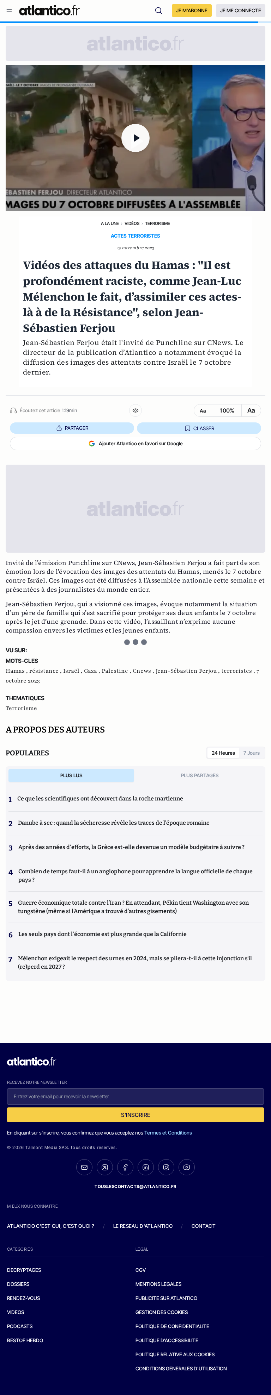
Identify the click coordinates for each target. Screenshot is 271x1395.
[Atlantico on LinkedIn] (146, 1167)
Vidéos (132, 223)
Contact (204, 1226)
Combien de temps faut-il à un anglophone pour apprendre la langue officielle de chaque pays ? (135, 875)
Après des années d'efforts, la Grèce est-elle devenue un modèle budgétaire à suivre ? (131, 847)
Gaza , (93, 671)
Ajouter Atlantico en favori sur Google (141, 443)
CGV (141, 1270)
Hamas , (17, 671)
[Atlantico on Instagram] (166, 1167)
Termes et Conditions (168, 1133)
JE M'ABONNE (191, 10)
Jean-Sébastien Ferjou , (188, 671)
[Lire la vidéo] (135, 138)
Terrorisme (157, 223)
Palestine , (117, 671)
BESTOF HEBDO (25, 1340)
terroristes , (239, 671)
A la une (110, 223)
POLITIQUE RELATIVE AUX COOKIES (175, 1354)
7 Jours (251, 753)
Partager (76, 428)
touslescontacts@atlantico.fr (135, 1186)
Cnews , (144, 671)
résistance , (46, 671)
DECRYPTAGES (24, 1270)
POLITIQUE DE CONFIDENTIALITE (172, 1326)
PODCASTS (19, 1326)
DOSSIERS (18, 1284)
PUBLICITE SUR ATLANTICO (166, 1298)
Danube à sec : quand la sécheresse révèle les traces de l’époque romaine (114, 822)
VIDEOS (15, 1312)
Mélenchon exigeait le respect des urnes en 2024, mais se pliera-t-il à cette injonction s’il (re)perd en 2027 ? (135, 962)
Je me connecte (240, 10)
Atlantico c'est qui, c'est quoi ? (51, 1226)
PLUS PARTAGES (200, 775)
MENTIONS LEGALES (158, 1284)
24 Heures (223, 753)
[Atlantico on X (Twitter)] (105, 1167)
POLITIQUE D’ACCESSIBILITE (167, 1340)
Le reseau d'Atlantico (143, 1226)
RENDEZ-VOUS (23, 1298)
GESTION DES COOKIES (162, 1312)
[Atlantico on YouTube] (187, 1167)
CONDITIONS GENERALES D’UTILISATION (181, 1368)
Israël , (73, 671)
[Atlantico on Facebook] (125, 1167)
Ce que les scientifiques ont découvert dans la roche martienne (100, 798)
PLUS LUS (71, 775)
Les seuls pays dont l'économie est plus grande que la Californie (102, 934)
